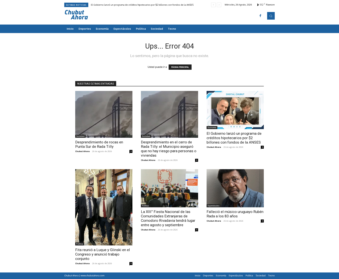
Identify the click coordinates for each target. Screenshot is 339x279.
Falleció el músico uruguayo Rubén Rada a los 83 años (235, 214)
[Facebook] (260, 16)
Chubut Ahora (82, 151)
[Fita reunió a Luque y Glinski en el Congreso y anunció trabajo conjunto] (103, 207)
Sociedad (80, 136)
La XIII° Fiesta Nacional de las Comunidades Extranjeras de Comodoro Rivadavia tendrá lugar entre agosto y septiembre (168, 218)
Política (79, 244)
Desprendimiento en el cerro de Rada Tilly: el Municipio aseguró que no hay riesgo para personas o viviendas (168, 149)
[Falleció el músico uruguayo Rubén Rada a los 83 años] (235, 188)
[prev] (213, 5)
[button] (271, 16)
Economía (212, 127)
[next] (219, 5)
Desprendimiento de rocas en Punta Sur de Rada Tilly (99, 144)
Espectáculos (213, 205)
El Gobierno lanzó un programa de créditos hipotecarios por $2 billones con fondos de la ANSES (142, 4)
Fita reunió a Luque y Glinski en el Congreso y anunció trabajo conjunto (102, 254)
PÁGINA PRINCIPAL (180, 67)
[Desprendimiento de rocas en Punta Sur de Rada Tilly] (103, 114)
